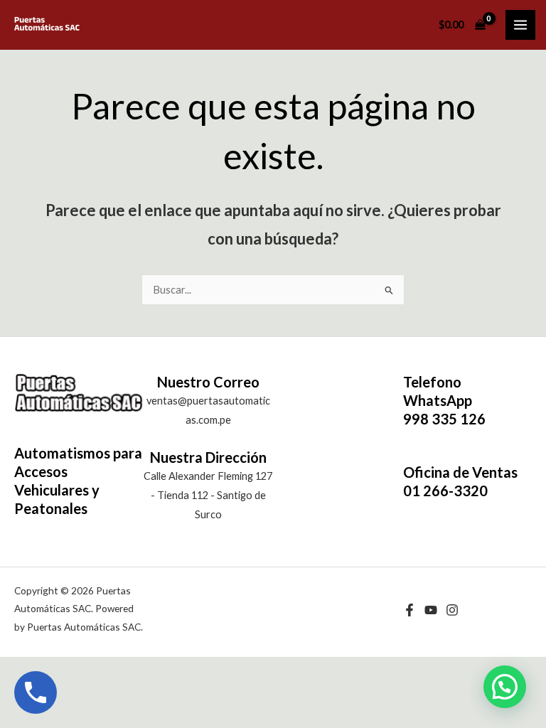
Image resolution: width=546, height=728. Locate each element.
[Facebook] (409, 610)
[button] (504, 686)
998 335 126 (444, 418)
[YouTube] (430, 610)
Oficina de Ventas (460, 472)
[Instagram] (452, 610)
